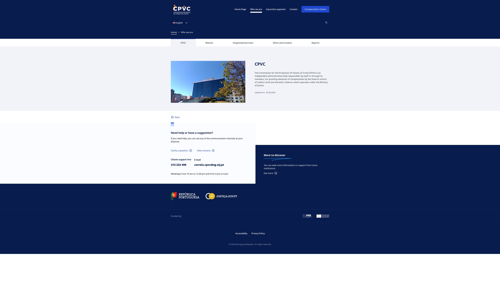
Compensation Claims (315, 9)
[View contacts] (206, 150)
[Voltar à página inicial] (175, 117)
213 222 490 (178, 165)
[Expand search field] (326, 22)
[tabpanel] (250, 82)
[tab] (183, 43)
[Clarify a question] (181, 150)
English (179, 22)
